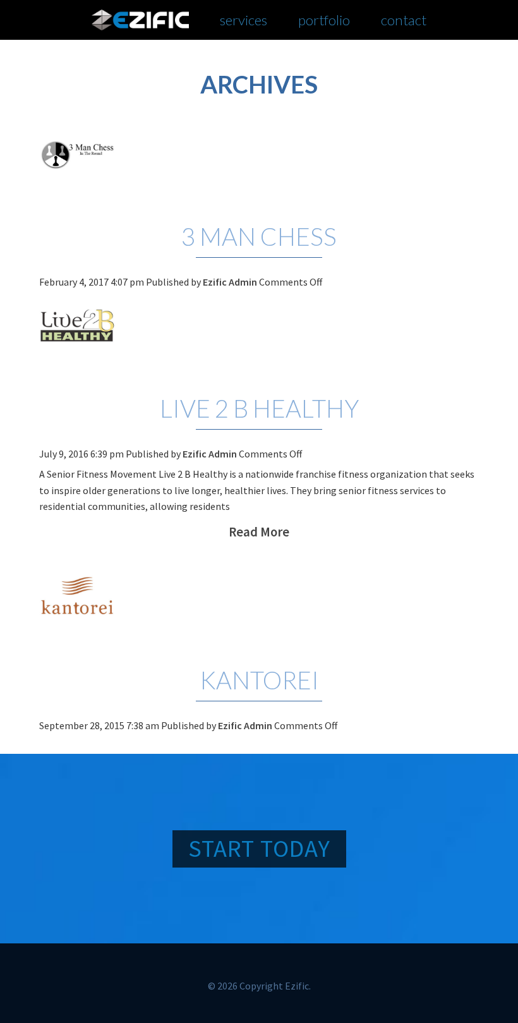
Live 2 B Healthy (259, 408)
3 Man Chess (259, 236)
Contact (403, 19)
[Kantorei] (259, 598)
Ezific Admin (230, 281)
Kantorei (259, 679)
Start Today (259, 848)
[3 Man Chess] (259, 154)
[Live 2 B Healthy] (259, 326)
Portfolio (324, 19)
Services (243, 19)
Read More (259, 532)
